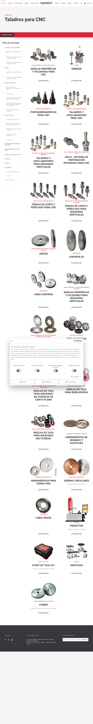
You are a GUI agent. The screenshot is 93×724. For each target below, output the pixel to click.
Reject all (22, 382)
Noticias (27, 3)
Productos (3, 3)
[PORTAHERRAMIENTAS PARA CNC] (43, 98)
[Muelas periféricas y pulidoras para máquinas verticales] (76, 278)
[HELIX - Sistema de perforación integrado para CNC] (76, 141)
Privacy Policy (29, 642)
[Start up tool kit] (43, 551)
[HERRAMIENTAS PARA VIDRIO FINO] (43, 466)
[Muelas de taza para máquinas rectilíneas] (43, 421)
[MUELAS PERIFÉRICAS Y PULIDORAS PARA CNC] (43, 54)
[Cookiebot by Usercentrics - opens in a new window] (75, 341)
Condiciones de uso (51, 642)
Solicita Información (7, 34)
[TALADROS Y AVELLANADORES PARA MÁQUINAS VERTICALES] (43, 142)
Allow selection (46, 382)
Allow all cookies (70, 382)
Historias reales (19, 3)
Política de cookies (39, 642)
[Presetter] (76, 509)
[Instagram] (9, 640)
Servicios (10, 3)
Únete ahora (84, 639)
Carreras (63, 3)
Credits (28, 643)
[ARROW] (43, 238)
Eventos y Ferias (35, 3)
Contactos (76, 3)
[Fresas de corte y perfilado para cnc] (43, 190)
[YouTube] (12, 640)
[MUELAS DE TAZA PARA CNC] (76, 324)
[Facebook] (5, 640)
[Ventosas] (76, 551)
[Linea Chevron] (43, 280)
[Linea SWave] (43, 505)
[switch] (37, 370)
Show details (75, 376)
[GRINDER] (76, 54)
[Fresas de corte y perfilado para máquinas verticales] (76, 190)
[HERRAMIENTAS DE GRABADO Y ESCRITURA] (76, 423)
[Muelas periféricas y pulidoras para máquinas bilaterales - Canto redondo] (43, 324)
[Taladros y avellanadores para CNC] (76, 98)
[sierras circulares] (76, 466)
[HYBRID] (43, 590)
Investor (69, 3)
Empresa (57, 3)
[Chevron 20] (76, 240)
